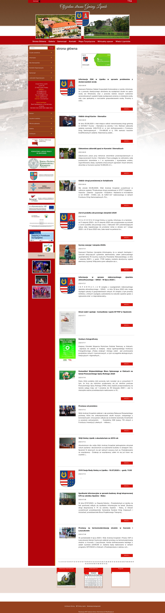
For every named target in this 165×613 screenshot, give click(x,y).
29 (108, 561)
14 (78, 561)
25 (100, 561)
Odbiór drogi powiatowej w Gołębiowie (95, 181)
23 (96, 561)
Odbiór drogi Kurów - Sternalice (92, 116)
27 (104, 561)
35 (121, 561)
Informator (32, 57)
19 (87, 561)
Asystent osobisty (34, 118)
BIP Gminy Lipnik (81, 606)
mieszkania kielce (41, 305)
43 (88, 563)
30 (110, 561)
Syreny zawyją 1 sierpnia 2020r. (92, 245)
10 (71, 561)
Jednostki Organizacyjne (36, 78)
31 (112, 561)
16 (82, 561)
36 (123, 561)
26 (102, 561)
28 (106, 561)
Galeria (52, 41)
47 (96, 563)
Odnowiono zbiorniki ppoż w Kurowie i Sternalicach (100, 149)
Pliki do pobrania (34, 123)
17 (84, 561)
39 (129, 561)
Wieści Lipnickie (123, 41)
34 (118, 561)
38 (127, 561)
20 (90, 561)
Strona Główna (39, 41)
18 (86, 561)
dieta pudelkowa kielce (41, 308)
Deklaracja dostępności (94, 606)
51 (104, 563)
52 (106, 563)
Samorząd (61, 41)
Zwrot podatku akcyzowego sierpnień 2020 (97, 213)
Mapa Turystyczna (87, 41)
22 (94, 561)
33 (116, 561)
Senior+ (31, 113)
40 (131, 561)
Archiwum (32, 133)
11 (72, 561)
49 (100, 563)
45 (92, 563)
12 (74, 561)
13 (76, 561)
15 (80, 561)
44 (90, 563)
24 (98, 561)
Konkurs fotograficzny (88, 339)
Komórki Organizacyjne (36, 68)
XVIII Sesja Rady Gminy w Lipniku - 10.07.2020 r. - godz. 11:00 (105, 470)
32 (114, 561)
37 (125, 561)
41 (133, 561)
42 (86, 563)
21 (91, 561)
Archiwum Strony (70, 606)
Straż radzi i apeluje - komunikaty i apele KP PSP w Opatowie (104, 312)
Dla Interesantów (34, 63)
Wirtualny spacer (105, 41)
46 (94, 563)
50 (102, 563)
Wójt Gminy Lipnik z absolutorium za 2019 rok (98, 438)
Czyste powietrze (34, 52)
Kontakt (72, 41)
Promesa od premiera (87, 406)
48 (98, 563)
